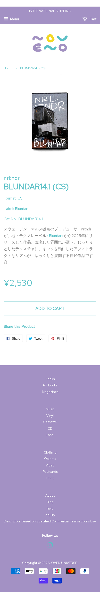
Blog (50, 502)
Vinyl (50, 415)
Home (8, 68)
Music (50, 409)
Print (50, 478)
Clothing (50, 452)
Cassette (50, 422)
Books (50, 379)
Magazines (50, 392)
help (50, 508)
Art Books (50, 385)
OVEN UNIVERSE (64, 563)
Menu (14, 19)
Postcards (50, 471)
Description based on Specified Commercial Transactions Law (50, 521)
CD (50, 428)
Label (50, 435)
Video (50, 465)
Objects (50, 458)
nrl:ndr (12, 178)
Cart (92, 19)
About (50, 495)
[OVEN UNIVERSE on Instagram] (50, 546)
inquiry (50, 515)
